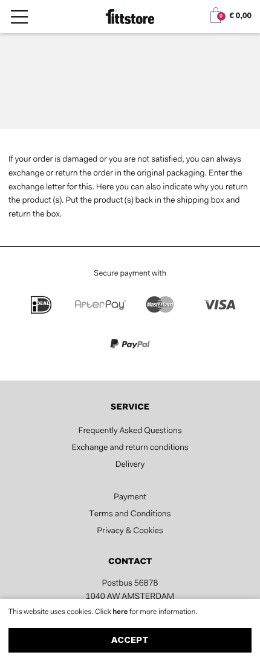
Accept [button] (130, 641)
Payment (130, 497)
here (120, 612)
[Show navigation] (19, 16)
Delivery (130, 465)
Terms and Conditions (130, 514)
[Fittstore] (130, 17)
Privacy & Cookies (130, 531)
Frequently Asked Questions (129, 431)
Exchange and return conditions (129, 448)
